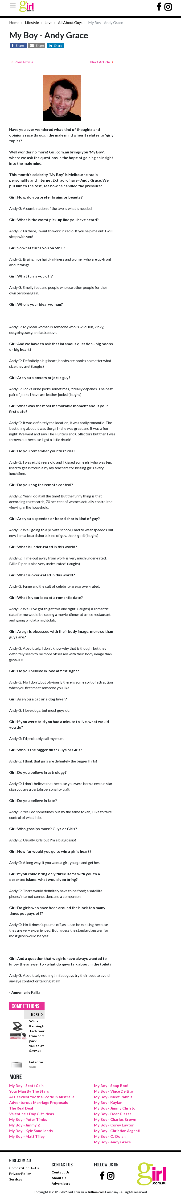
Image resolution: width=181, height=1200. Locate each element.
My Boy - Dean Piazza (113, 1113)
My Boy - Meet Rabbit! (114, 1096)
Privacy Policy (20, 1174)
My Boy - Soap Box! (111, 1085)
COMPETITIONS (25, 1005)
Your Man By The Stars (29, 1091)
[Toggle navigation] (14, 5)
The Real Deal (21, 1108)
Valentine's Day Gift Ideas (31, 1113)
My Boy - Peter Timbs (28, 1119)
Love (48, 22)
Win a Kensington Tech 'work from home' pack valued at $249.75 (38, 1036)
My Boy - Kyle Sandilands (31, 1130)
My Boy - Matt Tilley (27, 1136)
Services (15, 1179)
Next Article (101, 62)
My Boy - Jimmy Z (24, 1125)
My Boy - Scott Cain (26, 1085)
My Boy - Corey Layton (114, 1125)
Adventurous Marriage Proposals (38, 1102)
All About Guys (70, 22)
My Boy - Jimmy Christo (115, 1108)
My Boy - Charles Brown (115, 1119)
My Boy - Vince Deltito (113, 1091)
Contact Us (61, 1172)
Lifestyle (32, 22)
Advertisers (61, 1183)
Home (14, 22)
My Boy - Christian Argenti (117, 1130)
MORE (36, 1014)
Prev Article (22, 62)
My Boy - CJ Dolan (110, 1136)
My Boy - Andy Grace (112, 1142)
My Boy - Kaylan (108, 1102)
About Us (59, 1178)
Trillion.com (95, 1192)
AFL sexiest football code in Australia (41, 1096)
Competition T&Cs (24, 1168)
